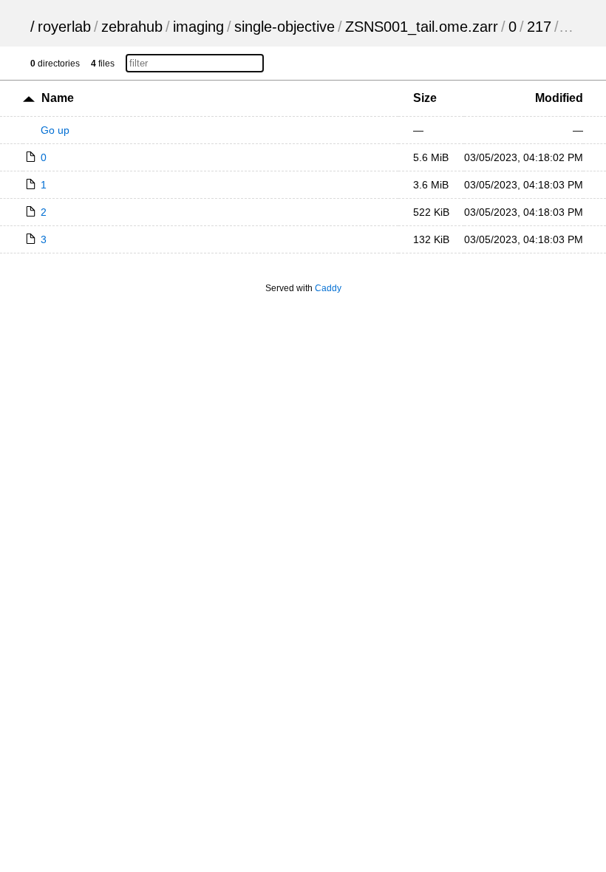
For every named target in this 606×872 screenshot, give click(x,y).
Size (425, 98)
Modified (559, 98)
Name (57, 98)
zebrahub (132, 26)
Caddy (328, 288)
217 (539, 26)
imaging (198, 26)
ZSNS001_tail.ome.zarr (421, 26)
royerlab (64, 26)
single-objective (284, 26)
